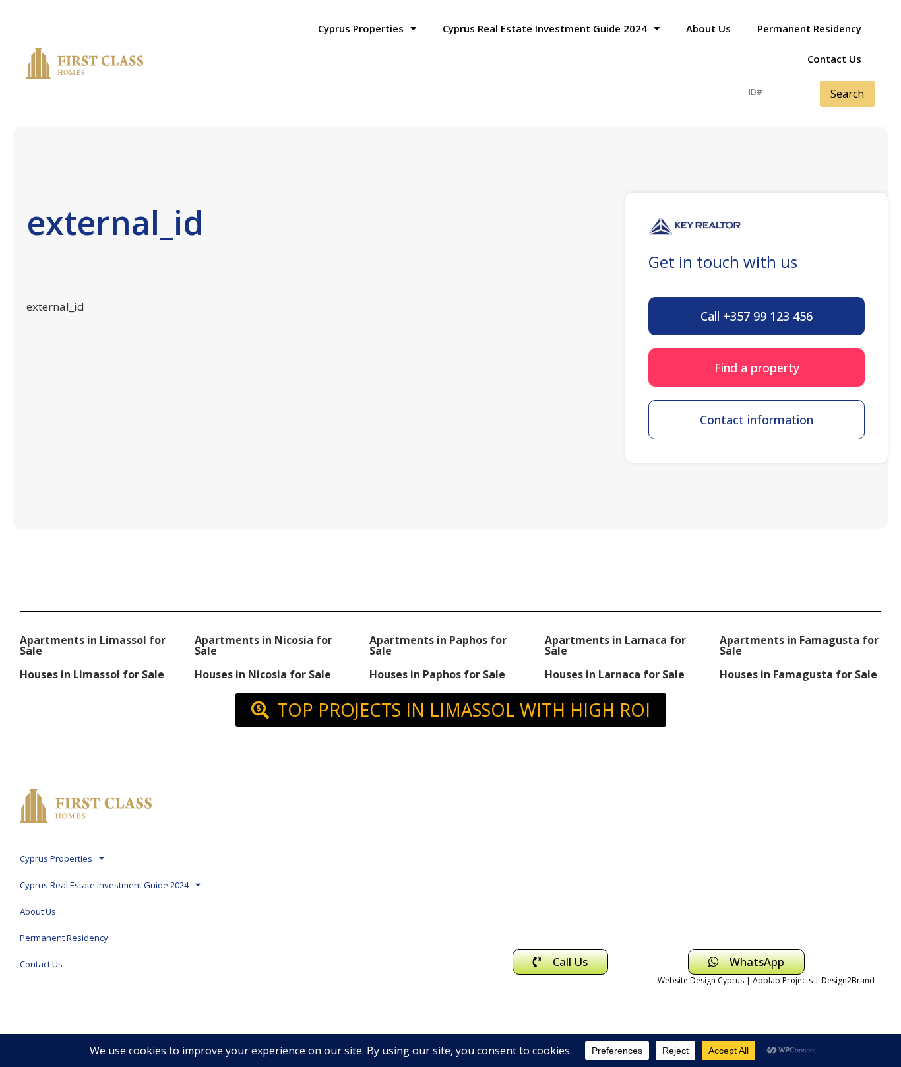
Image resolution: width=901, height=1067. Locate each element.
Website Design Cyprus (701, 980)
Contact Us (834, 58)
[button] (756, 316)
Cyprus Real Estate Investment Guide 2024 (545, 28)
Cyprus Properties (361, 28)
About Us (708, 28)
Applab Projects (783, 980)
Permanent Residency (809, 28)
